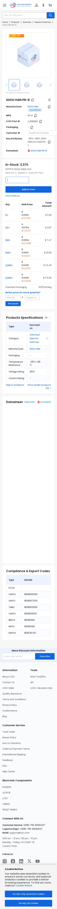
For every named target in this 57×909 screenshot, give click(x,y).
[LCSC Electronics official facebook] (13, 861)
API (31, 682)
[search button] (51, 15)
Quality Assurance (12, 693)
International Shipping (14, 754)
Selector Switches (43, 22)
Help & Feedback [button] (15, 385)
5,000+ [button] (9, 277)
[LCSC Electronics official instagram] (4, 861)
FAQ (4, 765)
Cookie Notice (9, 710)
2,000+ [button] (9, 265)
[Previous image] (7, 84)
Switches (27, 22)
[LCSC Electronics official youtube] (37, 861)
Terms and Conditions (14, 699)
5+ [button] (6, 215)
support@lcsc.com (20, 832)
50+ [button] (7, 227)
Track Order (8, 731)
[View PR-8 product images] (28, 55)
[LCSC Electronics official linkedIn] (21, 861)
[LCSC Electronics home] (20, 5)
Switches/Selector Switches (35, 338)
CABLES (6, 803)
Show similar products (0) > (39, 386)
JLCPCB (6, 792)
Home (5, 22)
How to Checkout (11, 743)
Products (15, 22)
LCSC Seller (8, 688)
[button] (4, 5)
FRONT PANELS (9, 809)
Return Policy (9, 737)
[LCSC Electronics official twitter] (29, 861)
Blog (4, 716)
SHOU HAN (33, 106)
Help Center (8, 771)
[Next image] (49, 84)
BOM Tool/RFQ (38, 676)
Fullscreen (29, 402)
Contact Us (8, 682)
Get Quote (13, 303)
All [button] (46, 317)
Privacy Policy (9, 705)
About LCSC (8, 676)
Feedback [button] (7, 760)
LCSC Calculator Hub (41, 688)
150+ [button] (7, 240)
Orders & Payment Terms (16, 748)
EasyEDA (6, 786)
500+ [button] (8, 252)
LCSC (5, 798)
